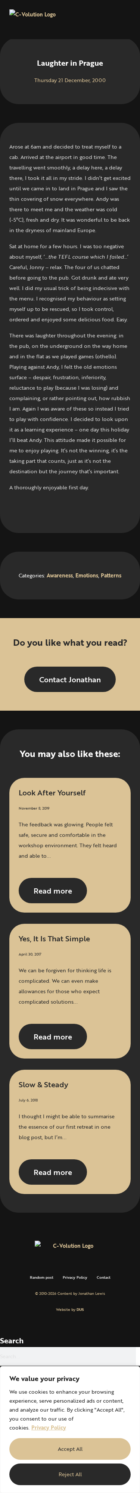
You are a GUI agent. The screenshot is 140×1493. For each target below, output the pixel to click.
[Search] (138, 1356)
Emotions (86, 575)
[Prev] (39, 509)
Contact (104, 1277)
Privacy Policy (48, 1427)
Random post (41, 1277)
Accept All (70, 1449)
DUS (80, 1309)
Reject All (70, 1474)
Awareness (60, 575)
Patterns (111, 575)
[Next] (100, 509)
